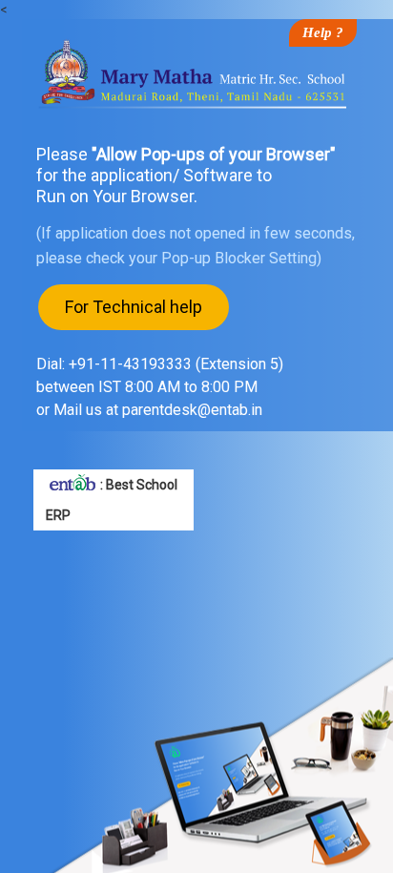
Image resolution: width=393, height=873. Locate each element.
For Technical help (133, 307)
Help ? (322, 32)
